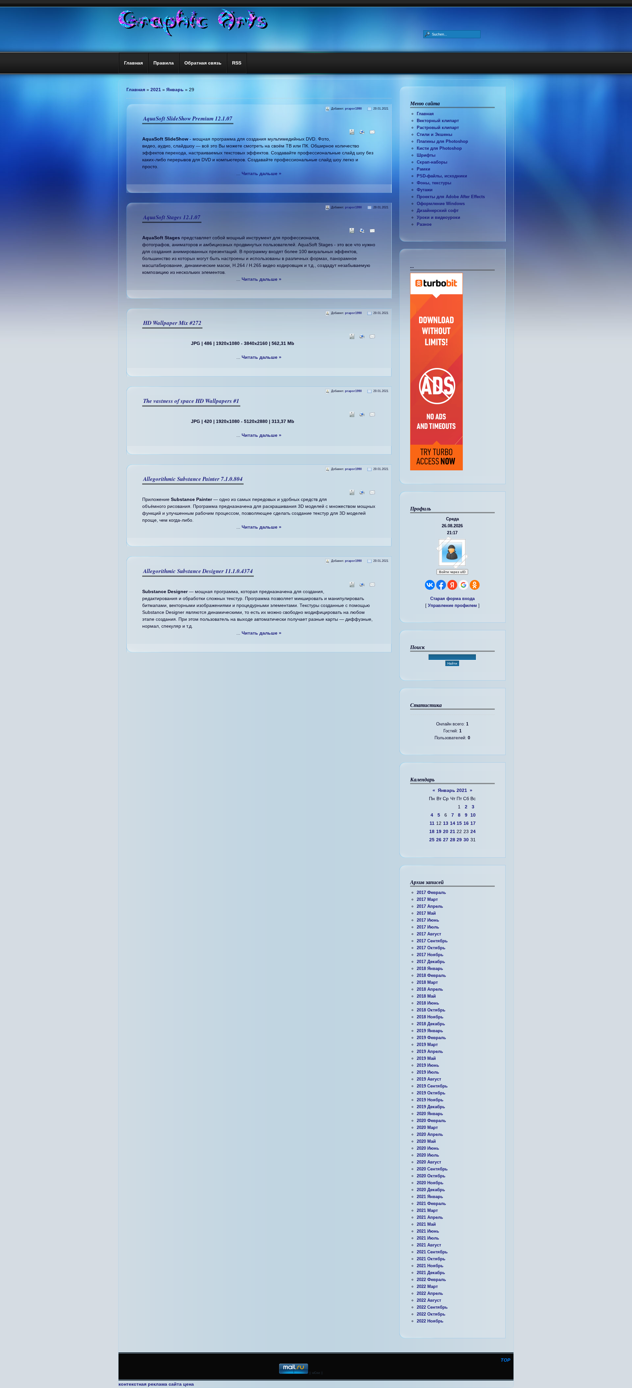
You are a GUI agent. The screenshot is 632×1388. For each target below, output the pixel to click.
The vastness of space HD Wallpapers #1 (191, 401)
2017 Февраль (431, 892)
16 (466, 823)
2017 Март (427, 899)
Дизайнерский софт (438, 210)
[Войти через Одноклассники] (475, 585)
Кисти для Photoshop (439, 148)
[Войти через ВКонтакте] (430, 585)
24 (473, 831)
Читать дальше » (261, 173)
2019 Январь (430, 1030)
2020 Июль (428, 1155)
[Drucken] (360, 134)
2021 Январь (430, 1196)
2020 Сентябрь (432, 1168)
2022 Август (429, 1300)
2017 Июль (428, 927)
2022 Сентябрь (432, 1307)
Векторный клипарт (438, 120)
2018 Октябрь (431, 1010)
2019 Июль (428, 1072)
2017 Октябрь (431, 947)
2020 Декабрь (431, 1189)
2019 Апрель (430, 1051)
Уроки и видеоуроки (438, 217)
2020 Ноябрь (430, 1182)
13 (445, 823)
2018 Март (427, 982)
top (505, 1360)
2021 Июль (428, 1238)
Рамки (423, 169)
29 (459, 839)
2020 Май (426, 1141)
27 (445, 839)
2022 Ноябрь (430, 1321)
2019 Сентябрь (432, 1086)
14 (452, 823)
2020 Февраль (431, 1120)
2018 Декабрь (431, 1023)
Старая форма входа (452, 598)
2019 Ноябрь (430, 1099)
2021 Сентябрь (432, 1251)
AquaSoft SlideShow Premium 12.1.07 (187, 118)
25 (431, 839)
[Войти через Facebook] (441, 585)
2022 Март (427, 1286)
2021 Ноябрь (430, 1265)
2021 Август (429, 1245)
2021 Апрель (430, 1217)
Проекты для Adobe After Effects (451, 196)
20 (445, 831)
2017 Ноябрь (430, 954)
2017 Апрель (430, 906)
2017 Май (426, 913)
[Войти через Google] (463, 585)
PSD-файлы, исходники (442, 175)
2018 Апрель (430, 989)
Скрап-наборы (432, 162)
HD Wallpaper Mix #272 (172, 323)
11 (432, 823)
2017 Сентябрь (432, 940)
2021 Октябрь (431, 1258)
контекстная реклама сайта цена (156, 1384)
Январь (175, 89)
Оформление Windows (441, 203)
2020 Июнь (428, 1148)
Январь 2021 (452, 790)
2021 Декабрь (431, 1272)
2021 (155, 89)
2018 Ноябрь (430, 1016)
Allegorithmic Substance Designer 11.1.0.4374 (198, 571)
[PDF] (350, 134)
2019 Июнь (428, 1065)
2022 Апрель (430, 1293)
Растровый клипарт (438, 127)
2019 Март (427, 1044)
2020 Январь (430, 1113)
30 (466, 839)
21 (452, 831)
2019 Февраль (431, 1037)
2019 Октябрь (431, 1092)
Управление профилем (452, 605)
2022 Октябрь (431, 1314)
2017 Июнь (428, 920)
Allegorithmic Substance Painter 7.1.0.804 (193, 479)
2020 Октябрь (431, 1175)
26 (438, 839)
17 (473, 823)
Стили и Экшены (434, 134)
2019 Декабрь (431, 1106)
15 (459, 823)
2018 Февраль (431, 975)
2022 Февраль (431, 1279)
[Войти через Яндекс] (452, 585)
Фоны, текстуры (434, 182)
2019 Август (429, 1079)
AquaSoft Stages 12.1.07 (171, 217)
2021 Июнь (428, 1231)
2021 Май (426, 1224)
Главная (425, 113)
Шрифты (426, 155)
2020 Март (427, 1127)
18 (431, 831)
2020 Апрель (430, 1134)
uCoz (316, 1373)
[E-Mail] (371, 134)
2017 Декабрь (431, 961)
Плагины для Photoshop (442, 141)
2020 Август (429, 1162)
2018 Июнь (428, 1003)
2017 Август (429, 933)
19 (438, 831)
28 (452, 839)
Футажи (425, 189)
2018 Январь (430, 968)
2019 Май (426, 1058)
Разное (424, 224)
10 (473, 815)
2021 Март (427, 1210)
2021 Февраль (431, 1203)
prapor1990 (353, 108)
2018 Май (426, 996)
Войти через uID (452, 572)
